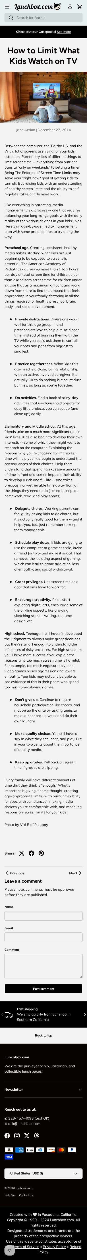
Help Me (9, 1195)
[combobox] (43, 17)
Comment (11, 950)
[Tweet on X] (22, 853)
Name (9, 907)
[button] (80, 7)
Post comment (43, 989)
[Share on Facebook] (31, 853)
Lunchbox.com (23, 1188)
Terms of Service (25, 1246)
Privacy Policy (54, 1246)
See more (64, 32)
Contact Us (26, 1195)
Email (8, 928)
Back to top (43, 1035)
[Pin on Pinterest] (41, 853)
